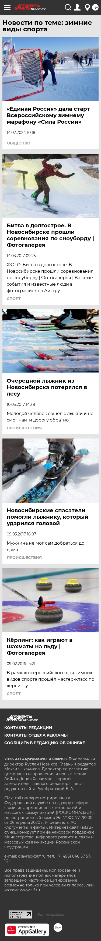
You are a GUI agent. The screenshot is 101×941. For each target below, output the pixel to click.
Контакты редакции (28, 727)
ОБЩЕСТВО (18, 143)
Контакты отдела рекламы (36, 735)
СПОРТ (14, 299)
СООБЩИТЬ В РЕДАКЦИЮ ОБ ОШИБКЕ (44, 742)
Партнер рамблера (51, 914)
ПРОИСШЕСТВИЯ (24, 428)
